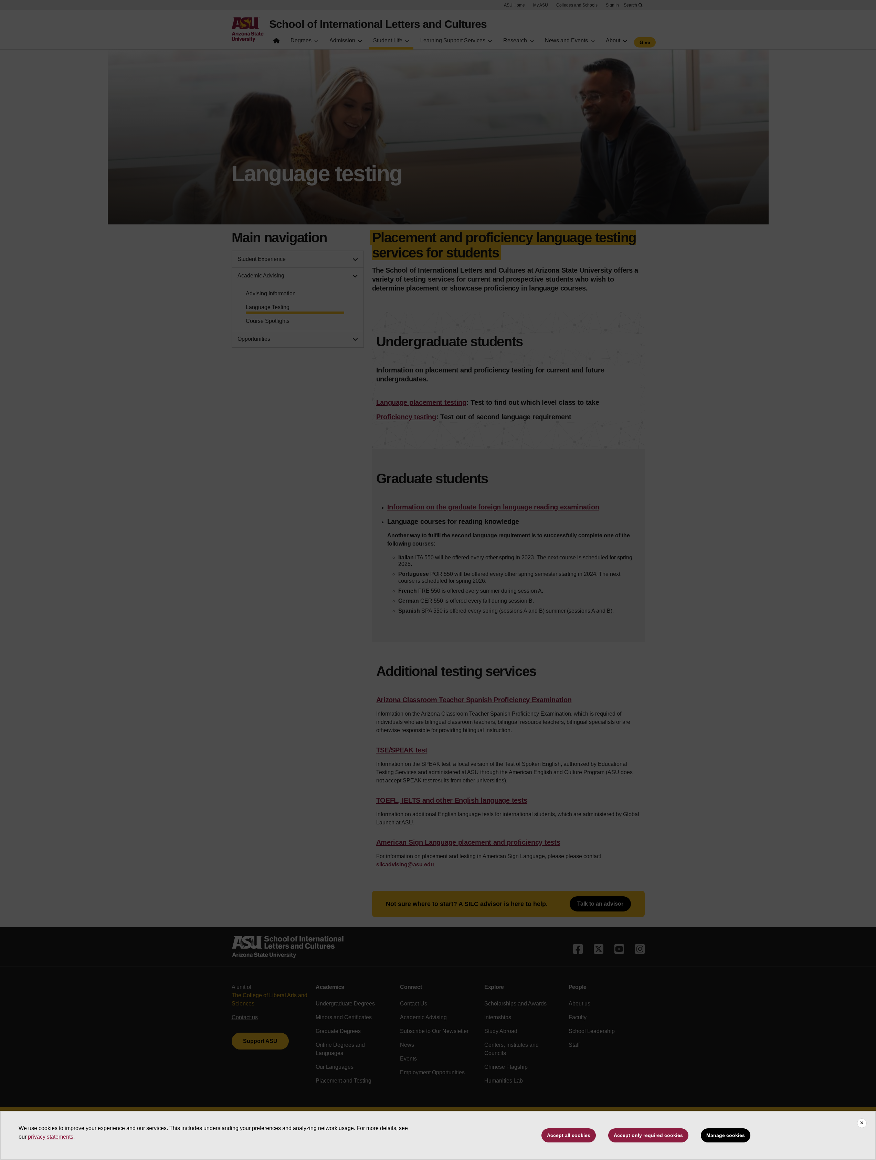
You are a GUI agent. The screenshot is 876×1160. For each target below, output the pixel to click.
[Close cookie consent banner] (862, 1123)
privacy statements (50, 1137)
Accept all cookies (568, 1135)
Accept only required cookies (648, 1135)
